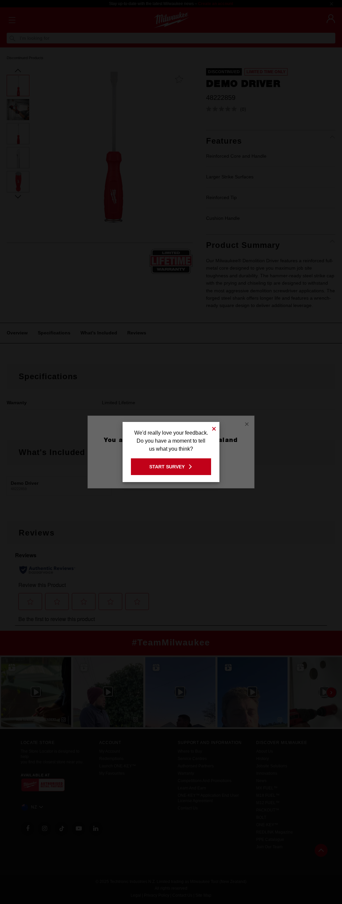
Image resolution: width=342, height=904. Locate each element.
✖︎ (214, 428)
